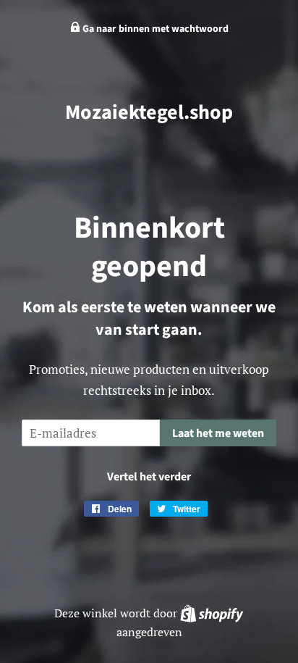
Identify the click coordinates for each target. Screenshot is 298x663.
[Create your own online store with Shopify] (211, 613)
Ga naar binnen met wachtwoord (154, 29)
